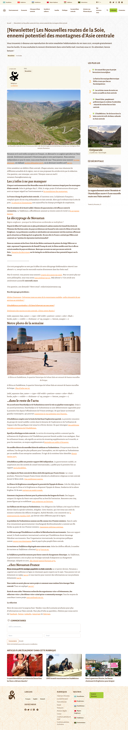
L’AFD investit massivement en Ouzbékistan (62, 678)
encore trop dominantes (22, 541)
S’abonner (113, 10)
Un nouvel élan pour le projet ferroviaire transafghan (104, 71)
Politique (64, 10)
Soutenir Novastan (94, 695)
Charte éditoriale (62, 702)
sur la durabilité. (20, 467)
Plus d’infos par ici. (22, 388)
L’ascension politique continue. (51, 527)
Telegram (46, 614)
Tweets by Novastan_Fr (94, 204)
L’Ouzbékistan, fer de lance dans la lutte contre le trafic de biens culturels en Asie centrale (107, 116)
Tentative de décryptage (20, 252)
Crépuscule (96, 150)
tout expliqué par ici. (42, 277)
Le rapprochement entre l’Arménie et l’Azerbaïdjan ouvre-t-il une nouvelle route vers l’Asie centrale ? (104, 193)
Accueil (9, 23)
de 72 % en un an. (42, 549)
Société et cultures (47, 10)
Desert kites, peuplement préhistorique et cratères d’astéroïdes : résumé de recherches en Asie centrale (107, 103)
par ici (69, 163)
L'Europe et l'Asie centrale (35, 10)
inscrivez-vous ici (83, 47)
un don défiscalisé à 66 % (34, 163)
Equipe (59, 705)
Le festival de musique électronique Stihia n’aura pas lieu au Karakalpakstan (106, 81)
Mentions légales (62, 711)
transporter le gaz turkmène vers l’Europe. (50, 413)
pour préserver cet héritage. (42, 501)
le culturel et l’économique (22, 202)
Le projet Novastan (62, 699)
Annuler (21, 641)
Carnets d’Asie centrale (74, 10)
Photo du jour (93, 128)
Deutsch (42, 699)
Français (27, 699)
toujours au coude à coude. (32, 490)
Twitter (20, 614)
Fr (98, 2)
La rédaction (14, 85)
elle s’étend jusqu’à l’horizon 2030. (43, 560)
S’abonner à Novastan (63, 696)
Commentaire (13, 641)
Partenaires (60, 708)
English (35, 699)
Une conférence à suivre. (33, 479)
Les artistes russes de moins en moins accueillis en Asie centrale (105, 91)
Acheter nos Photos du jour (87, 10)
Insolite (57, 10)
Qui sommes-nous (99, 10)
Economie (24, 10)
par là (19, 578)
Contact (59, 714)
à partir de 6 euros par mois (51, 274)
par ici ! (31, 586)
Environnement (13, 10)
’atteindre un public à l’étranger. (56, 442)
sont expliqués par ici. (35, 597)
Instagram (36, 614)
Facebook (13, 614)
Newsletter (11, 55)
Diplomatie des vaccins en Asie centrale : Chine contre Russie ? (31, 310)
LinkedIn (27, 614)
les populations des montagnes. (55, 191)
